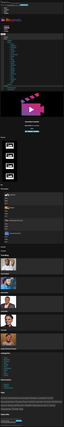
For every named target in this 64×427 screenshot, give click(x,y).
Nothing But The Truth (16, 220)
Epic (12, 58)
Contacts (6, 9)
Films (5, 39)
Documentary (14, 54)
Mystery (13, 70)
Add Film (9, 40)
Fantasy (13, 61)
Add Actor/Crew (11, 87)
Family (12, 59)
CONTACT (36, 131)
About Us (6, 384)
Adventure (13, 45)
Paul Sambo (4, 292)
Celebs (6, 86)
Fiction (12, 63)
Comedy (13, 51)
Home (6, 37)
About (5, 8)
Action (12, 44)
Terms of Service (8, 387)
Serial (12, 77)
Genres (9, 42)
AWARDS (30, 131)
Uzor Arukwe (5, 273)
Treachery (12, 195)
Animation (13, 47)
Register (6, 13)
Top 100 (9, 84)
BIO (26, 131)
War (12, 82)
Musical (13, 68)
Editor (32, 128)
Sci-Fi (12, 75)
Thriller (12, 80)
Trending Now (11, 89)
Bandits (12, 207)
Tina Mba (3, 330)
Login (5, 11)
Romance (13, 73)
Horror (12, 66)
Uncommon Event (15, 233)
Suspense (13, 79)
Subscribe (19, 421)
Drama (12, 56)
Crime (12, 52)
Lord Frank (4, 311)
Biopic (12, 49)
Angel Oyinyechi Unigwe (8, 349)
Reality (12, 72)
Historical (13, 65)
